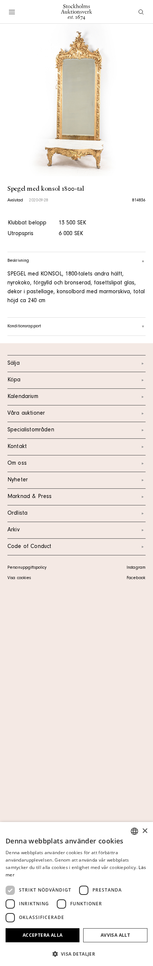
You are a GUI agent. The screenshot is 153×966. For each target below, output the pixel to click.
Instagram (136, 568)
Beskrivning (18, 261)
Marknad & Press (29, 497)
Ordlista (17, 514)
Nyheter (17, 480)
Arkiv (13, 530)
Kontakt (17, 447)
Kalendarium (22, 397)
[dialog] (76, 894)
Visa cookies (19, 578)
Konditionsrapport (24, 326)
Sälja (13, 364)
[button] (76, 953)
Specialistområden (30, 430)
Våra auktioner (26, 414)
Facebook (136, 578)
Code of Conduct (29, 547)
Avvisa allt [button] (115, 935)
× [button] (144, 831)
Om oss (17, 464)
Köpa (14, 380)
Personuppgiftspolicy (26, 568)
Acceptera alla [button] (43, 935)
